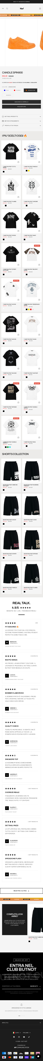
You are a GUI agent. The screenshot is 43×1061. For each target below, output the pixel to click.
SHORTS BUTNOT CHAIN (30, 519)
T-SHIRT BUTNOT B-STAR (9, 304)
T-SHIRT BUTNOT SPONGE (9, 407)
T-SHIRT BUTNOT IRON (30, 442)
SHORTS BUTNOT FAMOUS (10, 587)
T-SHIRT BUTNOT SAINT (30, 235)
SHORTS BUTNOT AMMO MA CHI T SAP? (10, 485)
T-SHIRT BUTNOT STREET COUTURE (9, 270)
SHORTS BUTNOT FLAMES (30, 587)
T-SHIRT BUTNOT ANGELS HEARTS (9, 443)
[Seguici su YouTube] (24, 1037)
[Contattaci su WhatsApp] (38, 1056)
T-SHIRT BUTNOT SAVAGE (9, 373)
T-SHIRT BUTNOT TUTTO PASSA (9, 167)
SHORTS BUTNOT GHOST (9, 519)
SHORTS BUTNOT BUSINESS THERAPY (31, 485)
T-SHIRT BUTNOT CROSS (9, 235)
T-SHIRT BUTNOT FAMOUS (30, 166)
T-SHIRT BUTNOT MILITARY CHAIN (30, 270)
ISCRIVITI (35, 986)
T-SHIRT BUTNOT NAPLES (9, 339)
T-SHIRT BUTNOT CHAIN (30, 339)
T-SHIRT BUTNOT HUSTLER (31, 373)
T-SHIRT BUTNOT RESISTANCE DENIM (31, 305)
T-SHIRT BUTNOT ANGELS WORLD (30, 408)
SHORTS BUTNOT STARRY (9, 553)
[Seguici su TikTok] (29, 1037)
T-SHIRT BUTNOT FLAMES (9, 201)
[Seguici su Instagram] (19, 1037)
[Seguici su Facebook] (14, 1037)
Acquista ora (21, 106)
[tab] (14, 135)
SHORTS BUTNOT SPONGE (31, 553)
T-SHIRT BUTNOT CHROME (31, 201)
